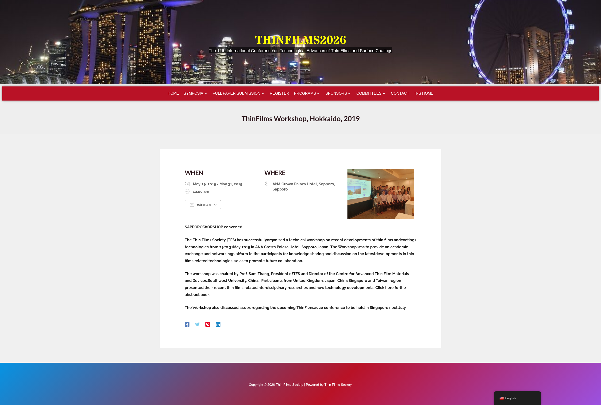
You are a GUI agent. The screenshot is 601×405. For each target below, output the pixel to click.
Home (173, 93)
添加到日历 (203, 205)
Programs (305, 93)
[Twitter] (197, 324)
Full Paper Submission (236, 93)
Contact (400, 93)
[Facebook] (187, 324)
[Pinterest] (207, 324)
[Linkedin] (218, 324)
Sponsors (336, 93)
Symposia (193, 93)
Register (279, 93)
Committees (368, 93)
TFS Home (423, 93)
